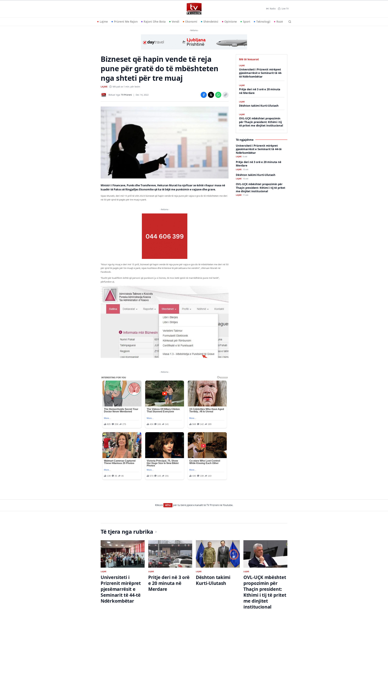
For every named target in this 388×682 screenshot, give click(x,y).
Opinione (230, 21)
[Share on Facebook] (204, 95)
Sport (246, 21)
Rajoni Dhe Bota (155, 21)
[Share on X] (211, 95)
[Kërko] (290, 21)
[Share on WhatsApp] (218, 95)
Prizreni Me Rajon (126, 21)
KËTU (168, 505)
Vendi (175, 21)
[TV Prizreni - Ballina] (194, 8)
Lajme (104, 21)
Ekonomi (191, 21)
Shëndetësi (210, 21)
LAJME (104, 86)
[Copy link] (225, 95)
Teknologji (263, 21)
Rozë (279, 21)
